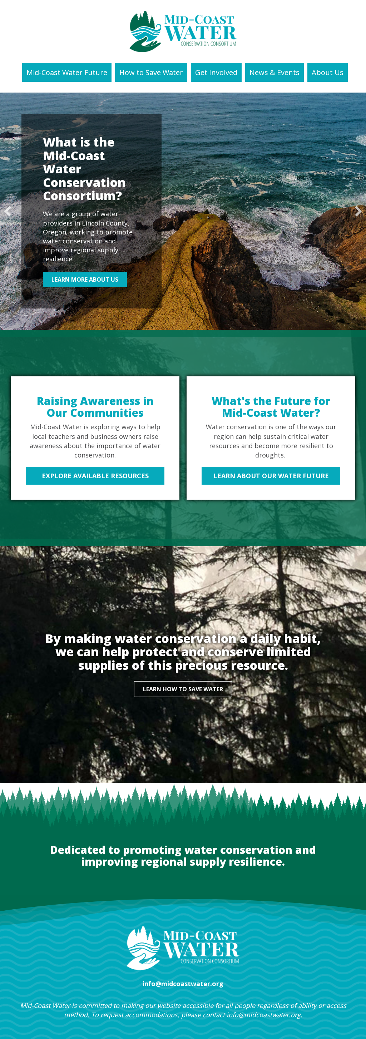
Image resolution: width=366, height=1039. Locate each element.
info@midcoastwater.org (264, 1014)
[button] (7, 211)
